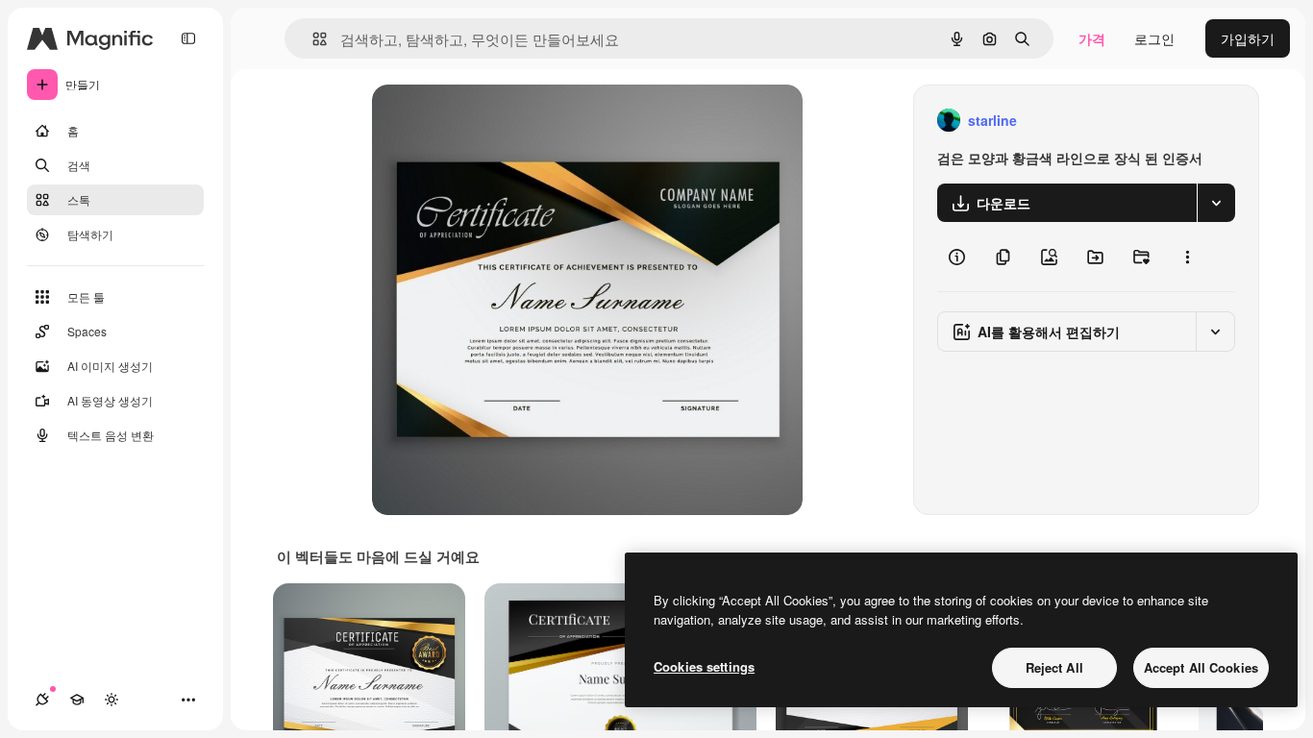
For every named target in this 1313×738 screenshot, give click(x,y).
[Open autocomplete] (311, 39)
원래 (482, 121)
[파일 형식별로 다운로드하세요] (1216, 203)
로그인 (1154, 38)
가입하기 (1248, 38)
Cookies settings (704, 666)
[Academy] (77, 699)
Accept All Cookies (1201, 667)
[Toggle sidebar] (188, 38)
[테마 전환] (111, 699)
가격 (1091, 38)
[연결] (42, 699)
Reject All (1054, 667)
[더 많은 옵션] (1187, 256)
